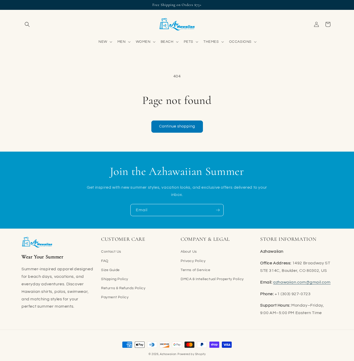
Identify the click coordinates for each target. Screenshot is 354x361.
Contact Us (111, 251)
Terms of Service (195, 270)
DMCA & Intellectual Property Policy (212, 279)
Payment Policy (115, 297)
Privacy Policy (193, 261)
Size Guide (110, 270)
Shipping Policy (114, 279)
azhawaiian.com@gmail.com (301, 282)
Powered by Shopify (192, 354)
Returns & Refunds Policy (123, 288)
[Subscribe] (217, 210)
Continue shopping (177, 126)
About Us (189, 251)
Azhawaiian (168, 354)
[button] (27, 24)
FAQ (105, 261)
